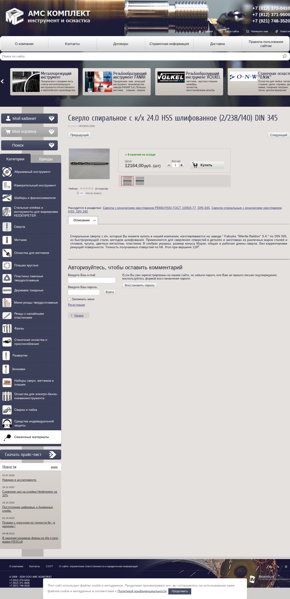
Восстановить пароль (140, 285)
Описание (81, 220)
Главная (208, 31)
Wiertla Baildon (94, 193)
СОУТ (49, 566)
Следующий (278, 135)
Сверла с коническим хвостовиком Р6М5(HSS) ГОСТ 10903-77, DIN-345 (156, 208)
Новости (285, 31)
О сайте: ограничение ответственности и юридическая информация (98, 566)
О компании (16, 566)
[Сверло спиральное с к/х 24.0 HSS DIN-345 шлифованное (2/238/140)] (127, 181)
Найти (284, 56)
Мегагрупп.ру (266, 576)
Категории (15, 159)
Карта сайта (232, 31)
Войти (110, 292)
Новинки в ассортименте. (19, 480)
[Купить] (207, 165)
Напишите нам (259, 31)
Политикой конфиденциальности (142, 591)
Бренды (46, 159)
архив (54, 467)
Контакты (34, 566)
